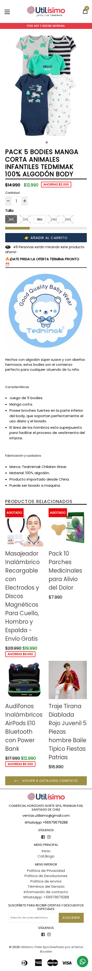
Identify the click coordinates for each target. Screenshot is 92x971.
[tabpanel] (46, 86)
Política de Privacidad (46, 870)
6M (11, 219)
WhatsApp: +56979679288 (46, 897)
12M (25, 219)
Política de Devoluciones (46, 875)
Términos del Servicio (46, 886)
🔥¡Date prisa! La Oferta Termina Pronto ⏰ (42, 261)
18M (39, 219)
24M (53, 219)
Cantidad (12, 192)
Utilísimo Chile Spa (35, 947)
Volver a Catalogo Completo (49, 780)
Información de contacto (46, 891)
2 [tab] (47, 142)
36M (68, 219)
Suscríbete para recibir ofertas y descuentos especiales (46, 907)
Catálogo (46, 856)
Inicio (46, 850)
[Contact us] (82, 961)
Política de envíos (46, 881)
